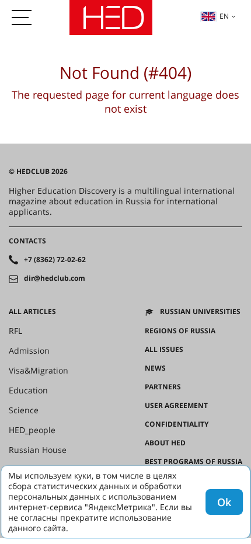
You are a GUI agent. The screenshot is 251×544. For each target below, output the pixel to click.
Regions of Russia (180, 331)
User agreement (176, 405)
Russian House (38, 450)
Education (28, 390)
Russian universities (200, 311)
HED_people (32, 430)
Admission (29, 351)
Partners (163, 387)
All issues (164, 349)
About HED (165, 443)
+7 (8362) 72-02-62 (55, 259)
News (155, 368)
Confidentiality (176, 424)
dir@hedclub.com (54, 278)
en (224, 16)
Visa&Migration (38, 370)
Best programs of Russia (193, 461)
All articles (32, 311)
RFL (15, 331)
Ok (224, 502)
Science (24, 410)
